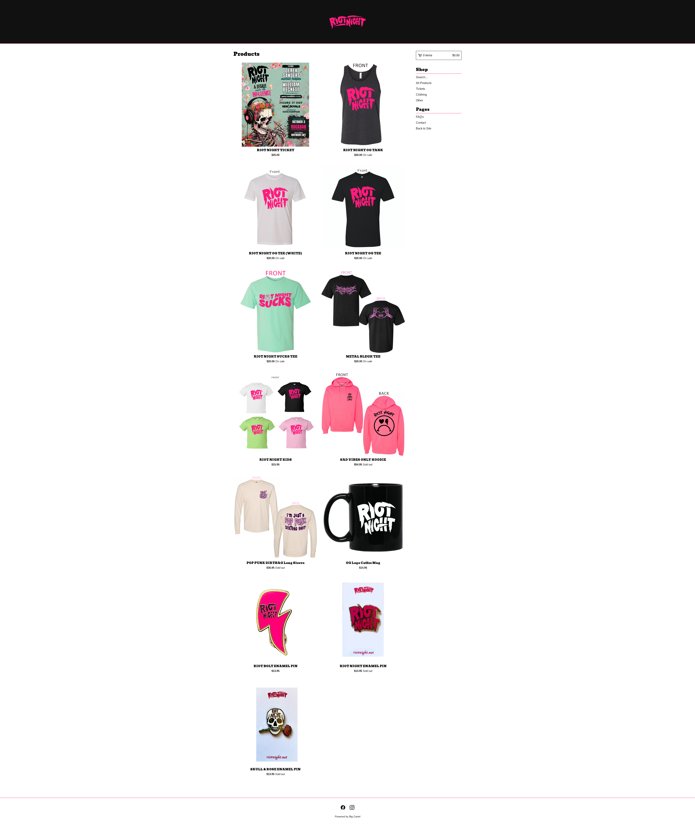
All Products (423, 83)
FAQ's (420, 116)
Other (419, 100)
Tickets (420, 88)
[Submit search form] (459, 77)
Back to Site (423, 128)
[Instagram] (352, 807)
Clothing (421, 94)
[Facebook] (343, 807)
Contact (421, 122)
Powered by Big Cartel (347, 816)
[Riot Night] (347, 21)
